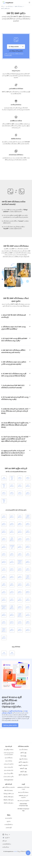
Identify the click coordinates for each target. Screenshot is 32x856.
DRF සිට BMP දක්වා (5, 8)
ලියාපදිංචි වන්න (8, 55)
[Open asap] (28, 852)
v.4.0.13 (15, 851)
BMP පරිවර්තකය (19, 6)
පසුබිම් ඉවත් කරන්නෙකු (15, 711)
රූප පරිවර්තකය (9, 6)
